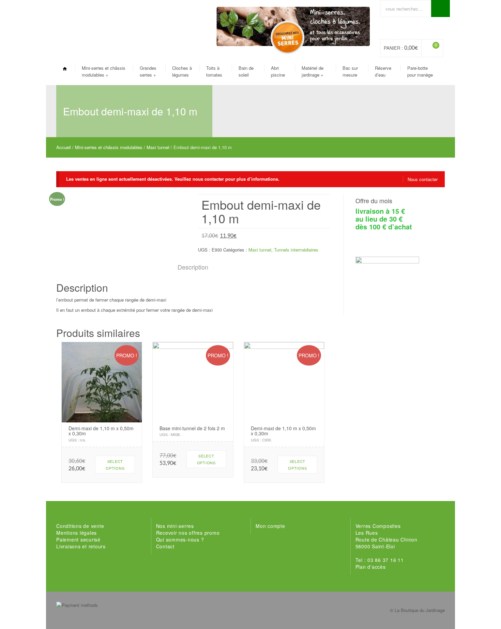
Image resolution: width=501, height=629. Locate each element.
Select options (115, 464)
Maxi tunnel (158, 147)
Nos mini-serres (175, 525)
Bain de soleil (246, 71)
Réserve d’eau (383, 71)
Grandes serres (148, 71)
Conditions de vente (80, 525)
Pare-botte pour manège (420, 71)
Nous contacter (423, 179)
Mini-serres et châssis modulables (103, 71)
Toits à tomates (214, 71)
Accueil (63, 147)
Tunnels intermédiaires (296, 249)
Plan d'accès (370, 566)
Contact (165, 546)
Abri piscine (278, 71)
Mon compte (270, 525)
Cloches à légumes (182, 71)
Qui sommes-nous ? (180, 539)
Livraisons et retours (81, 546)
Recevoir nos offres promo (188, 532)
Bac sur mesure (350, 71)
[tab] (193, 267)
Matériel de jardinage (312, 71)
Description (193, 266)
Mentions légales (76, 532)
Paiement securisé (78, 539)
